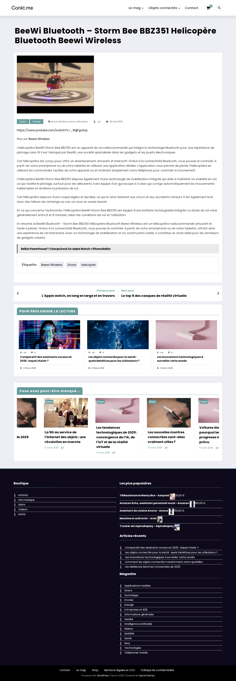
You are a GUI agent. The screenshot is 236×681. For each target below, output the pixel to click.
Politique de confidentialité (157, 670)
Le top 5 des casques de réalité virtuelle (154, 295)
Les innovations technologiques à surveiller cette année (180, 359)
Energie (129, 605)
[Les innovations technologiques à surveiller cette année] (186, 334)
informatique (26, 500)
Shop (95, 670)
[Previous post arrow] (18, 293)
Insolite (128, 619)
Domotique (131, 595)
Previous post (106, 290)
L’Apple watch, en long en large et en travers (78, 295)
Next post (127, 290)
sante (22, 514)
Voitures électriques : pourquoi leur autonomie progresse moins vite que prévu (157, 434)
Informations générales (139, 614)
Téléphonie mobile (136, 652)
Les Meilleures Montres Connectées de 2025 (152, 567)
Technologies (132, 648)
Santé (128, 638)
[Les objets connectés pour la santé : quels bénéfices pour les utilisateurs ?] (118, 334)
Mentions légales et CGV (119, 670)
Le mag (134, 8)
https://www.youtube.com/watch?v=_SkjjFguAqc (52, 130)
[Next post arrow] (218, 293)
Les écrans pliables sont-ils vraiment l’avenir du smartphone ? (209, 437)
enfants (23, 495)
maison (22, 509)
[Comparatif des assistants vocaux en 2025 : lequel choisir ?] (49, 334)
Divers (23, 121)
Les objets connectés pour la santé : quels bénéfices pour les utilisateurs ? (114, 359)
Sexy (127, 643)
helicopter (82, 121)
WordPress (103, 675)
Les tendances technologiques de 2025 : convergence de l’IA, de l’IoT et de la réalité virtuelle (54, 437)
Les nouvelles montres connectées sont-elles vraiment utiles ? (103, 437)
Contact (191, 8)
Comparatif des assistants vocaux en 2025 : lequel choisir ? (46, 359)
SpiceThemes (147, 675)
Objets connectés (162, 8)
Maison (128, 629)
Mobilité (129, 633)
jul (98, 121)
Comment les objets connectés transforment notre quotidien (164, 562)
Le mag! (81, 670)
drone (72, 121)
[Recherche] (219, 7)
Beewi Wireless (59, 121)
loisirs (21, 504)
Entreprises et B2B (135, 609)
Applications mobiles (137, 586)
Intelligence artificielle (138, 624)
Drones (37, 121)
